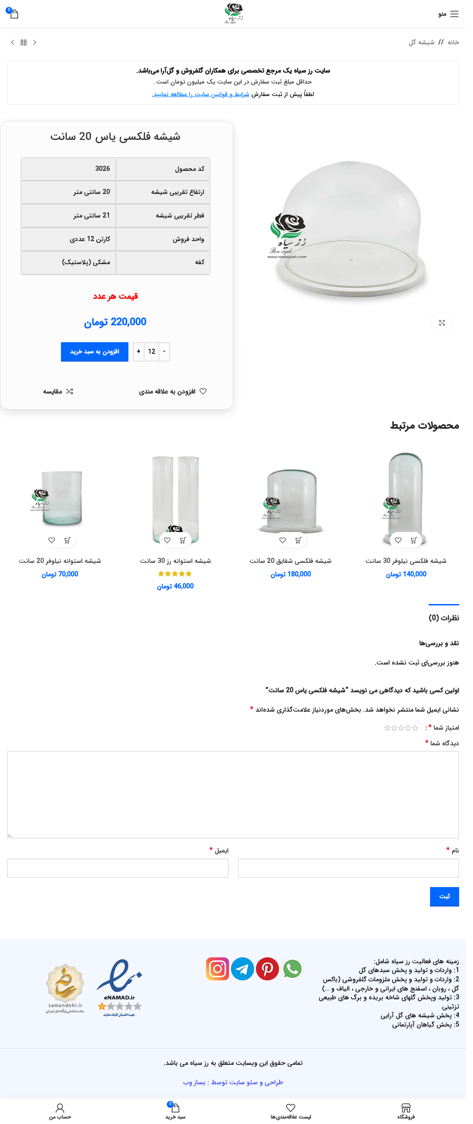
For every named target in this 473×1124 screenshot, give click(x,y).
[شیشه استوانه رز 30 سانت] (175, 500)
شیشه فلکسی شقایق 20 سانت (290, 561)
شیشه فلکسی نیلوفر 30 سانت (406, 561)
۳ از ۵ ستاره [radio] (401, 728)
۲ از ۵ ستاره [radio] (408, 728)
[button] (414, 540)
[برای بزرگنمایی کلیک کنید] (441, 323)
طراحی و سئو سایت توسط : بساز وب (233, 1082)
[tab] (444, 617)
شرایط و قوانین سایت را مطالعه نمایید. (200, 94)
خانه (453, 42)
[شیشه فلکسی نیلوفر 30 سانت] (406, 500)
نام (452, 851)
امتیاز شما (443, 727)
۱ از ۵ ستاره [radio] (415, 728)
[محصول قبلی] (34, 42)
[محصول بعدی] (12, 42)
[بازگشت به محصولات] (23, 42)
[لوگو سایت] (233, 13)
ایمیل (219, 851)
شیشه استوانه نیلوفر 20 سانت (60, 561)
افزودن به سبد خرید (94, 352)
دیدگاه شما (442, 743)
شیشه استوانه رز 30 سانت (175, 561)
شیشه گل (422, 42)
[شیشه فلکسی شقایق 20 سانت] (291, 500)
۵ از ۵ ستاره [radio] (387, 728)
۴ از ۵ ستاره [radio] (394, 728)
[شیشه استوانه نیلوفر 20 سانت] (60, 500)
